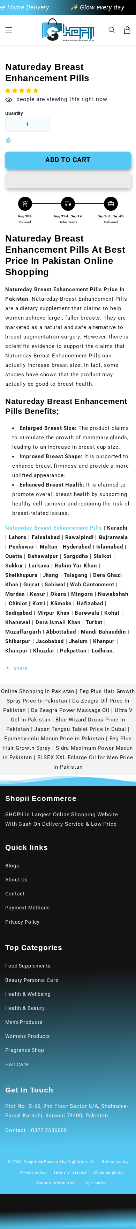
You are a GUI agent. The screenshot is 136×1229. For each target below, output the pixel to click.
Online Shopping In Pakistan (37, 691)
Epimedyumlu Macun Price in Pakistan (54, 738)
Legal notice (95, 1183)
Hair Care (16, 1064)
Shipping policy (108, 1172)
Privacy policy (33, 1172)
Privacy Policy (22, 922)
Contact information (56, 1183)
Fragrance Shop (24, 1050)
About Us (16, 879)
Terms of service (69, 1172)
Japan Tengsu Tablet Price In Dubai (80, 729)
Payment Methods (27, 907)
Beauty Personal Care (31, 980)
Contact (15, 893)
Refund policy (115, 1161)
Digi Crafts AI (81, 1162)
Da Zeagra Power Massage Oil (70, 710)
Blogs (12, 865)
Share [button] (20, 668)
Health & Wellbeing (28, 994)
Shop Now (33, 1162)
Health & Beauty (25, 1008)
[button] (8, 30)
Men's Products (24, 1022)
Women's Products (27, 1036)
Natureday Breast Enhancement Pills (53, 528)
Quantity (14, 113)
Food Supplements (28, 966)
